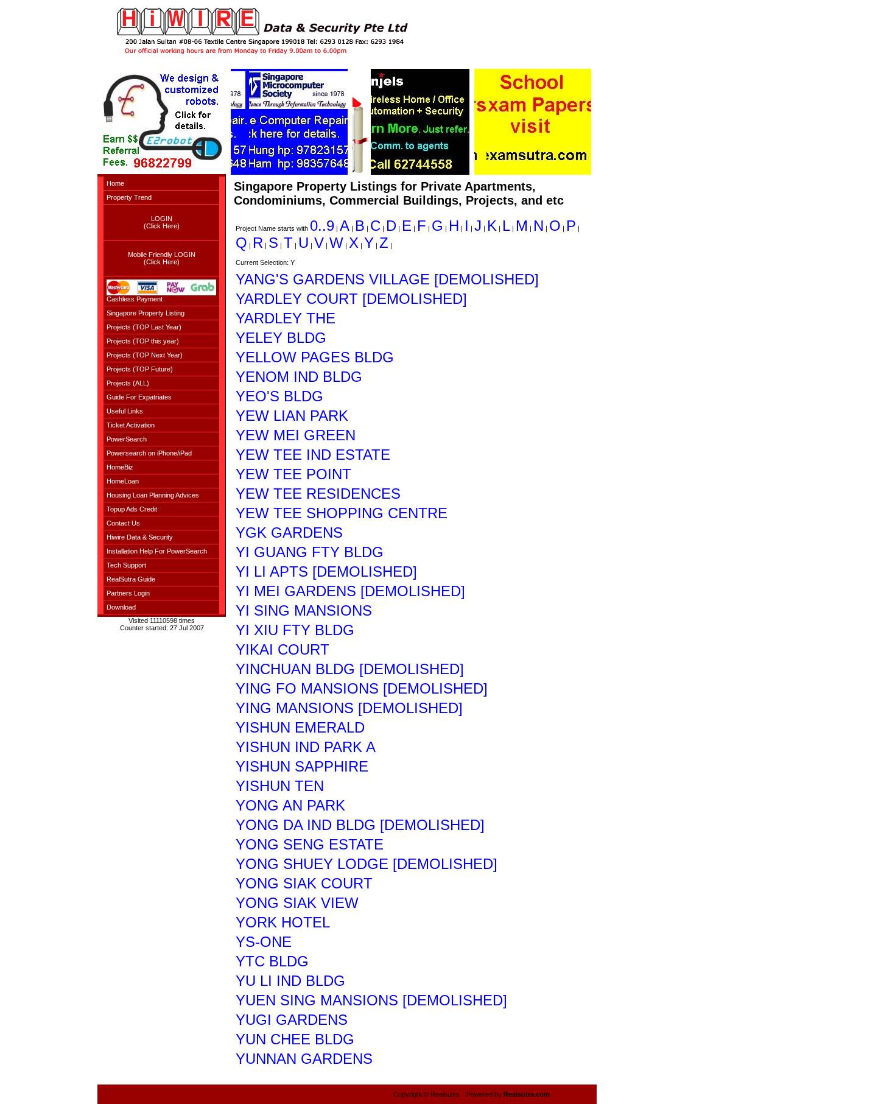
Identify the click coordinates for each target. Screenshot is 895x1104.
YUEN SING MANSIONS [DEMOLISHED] (371, 1000)
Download (121, 607)
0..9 (322, 225)
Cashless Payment (135, 299)
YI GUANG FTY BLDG (310, 552)
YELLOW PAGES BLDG (315, 357)
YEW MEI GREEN (296, 435)
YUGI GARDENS (292, 1019)
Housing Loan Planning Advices (153, 495)
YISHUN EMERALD (300, 727)
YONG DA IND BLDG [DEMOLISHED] (360, 825)
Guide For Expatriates (139, 397)
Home (115, 183)
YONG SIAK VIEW (297, 903)
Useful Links (125, 411)
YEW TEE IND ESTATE (313, 454)
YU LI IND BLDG (290, 980)
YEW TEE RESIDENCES (318, 493)
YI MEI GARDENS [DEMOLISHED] (350, 591)
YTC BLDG (272, 961)
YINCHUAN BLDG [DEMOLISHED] (350, 669)
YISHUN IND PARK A (306, 747)
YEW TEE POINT (293, 474)
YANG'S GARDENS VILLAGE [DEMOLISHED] (387, 279)
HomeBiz (120, 467)
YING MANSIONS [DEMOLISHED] (349, 708)
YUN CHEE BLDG (295, 1039)
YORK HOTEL (283, 922)
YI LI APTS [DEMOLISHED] (326, 571)
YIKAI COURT (282, 649)
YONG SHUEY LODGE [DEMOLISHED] (366, 864)
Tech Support (126, 565)
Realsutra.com (527, 1094)
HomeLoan (123, 481)
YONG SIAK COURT (304, 883)
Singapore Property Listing (145, 313)
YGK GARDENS (289, 532)
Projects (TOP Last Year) (144, 327)
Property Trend (129, 197)
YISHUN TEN (280, 786)
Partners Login (128, 593)
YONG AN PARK (290, 805)
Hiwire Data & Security (140, 537)
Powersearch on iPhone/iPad (149, 453)
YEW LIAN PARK (292, 415)
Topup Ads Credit (132, 509)
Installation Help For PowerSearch (157, 551)
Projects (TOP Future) (140, 369)
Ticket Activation (131, 425)
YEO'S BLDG (279, 396)
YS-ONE (264, 941)
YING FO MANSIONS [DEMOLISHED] (362, 688)
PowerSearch (127, 439)
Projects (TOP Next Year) (145, 355)
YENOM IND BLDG (299, 376)
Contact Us (123, 523)
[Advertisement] (48, 182)
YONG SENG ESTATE (310, 844)
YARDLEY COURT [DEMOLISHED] (351, 298)
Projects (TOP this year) (143, 341)
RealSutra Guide (131, 579)
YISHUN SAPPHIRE (302, 766)
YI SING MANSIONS (304, 610)
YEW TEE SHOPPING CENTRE (342, 513)
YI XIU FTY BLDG (295, 630)
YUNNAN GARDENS (304, 1058)
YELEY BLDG (281, 337)
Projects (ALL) (128, 383)
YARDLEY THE (285, 318)
